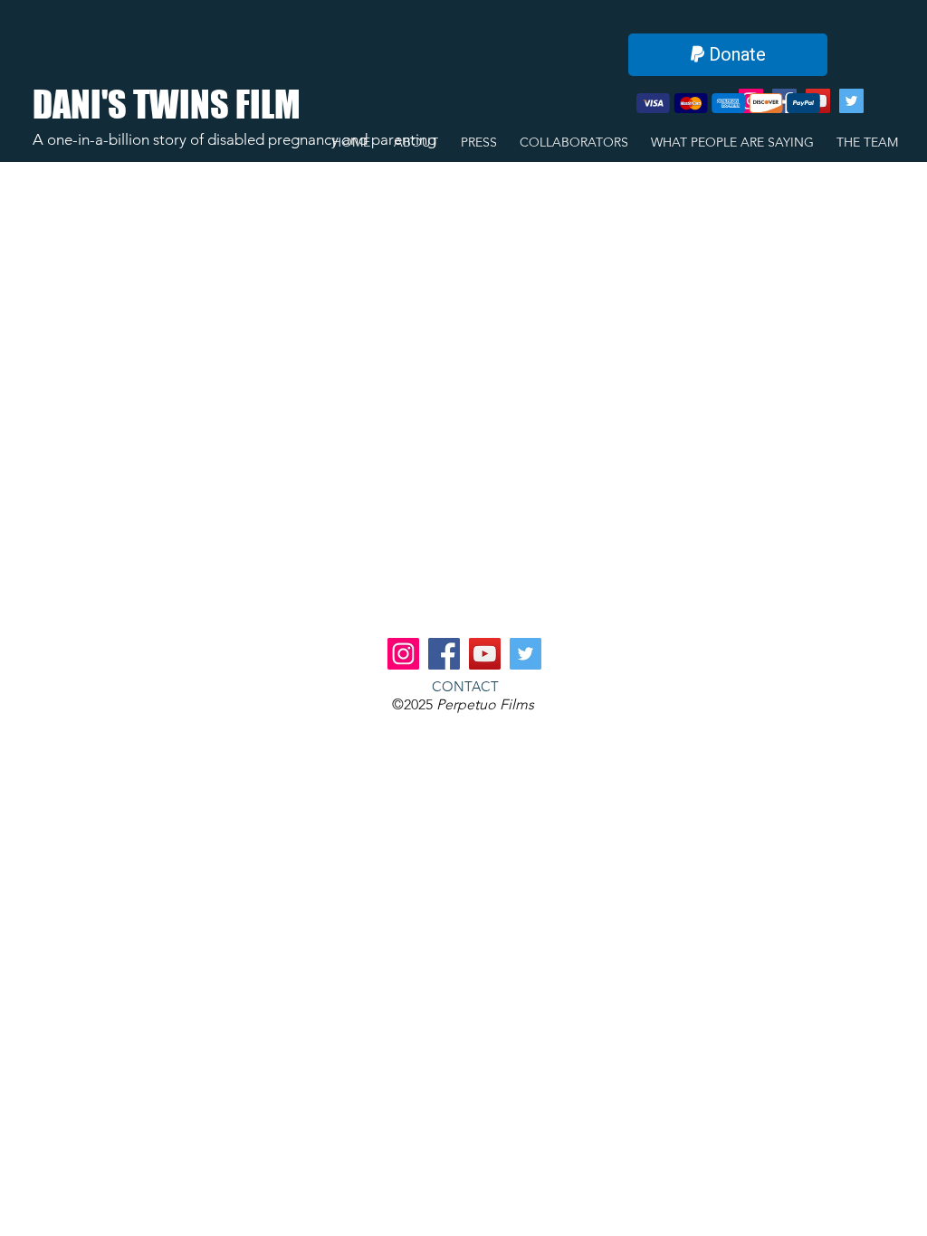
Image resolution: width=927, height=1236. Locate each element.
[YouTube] (485, 654)
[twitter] (851, 101)
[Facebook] (444, 654)
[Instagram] (403, 654)
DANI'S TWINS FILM (167, 104)
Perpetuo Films (485, 704)
